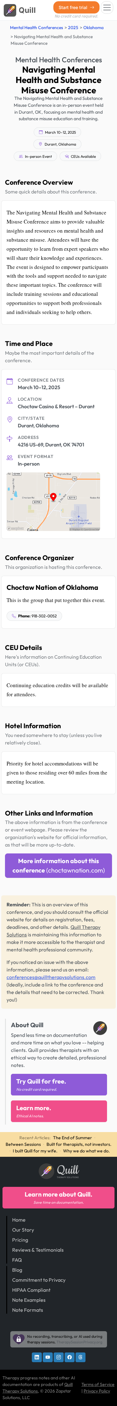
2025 (73, 27)
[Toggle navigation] (107, 7)
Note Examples (29, 1300)
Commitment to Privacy (39, 1280)
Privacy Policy (97, 1391)
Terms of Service (98, 1384)
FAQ (17, 1260)
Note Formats (27, 1310)
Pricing (20, 1240)
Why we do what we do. (86, 1151)
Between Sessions (23, 1144)
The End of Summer (72, 1138)
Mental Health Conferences (36, 27)
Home (19, 1220)
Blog (17, 1270)
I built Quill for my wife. (35, 1151)
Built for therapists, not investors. (78, 1144)
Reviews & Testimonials (38, 1250)
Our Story (23, 1230)
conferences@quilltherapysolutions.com (51, 977)
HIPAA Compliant (31, 1290)
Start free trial (74, 7)
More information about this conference (58, 865)
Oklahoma (93, 27)
